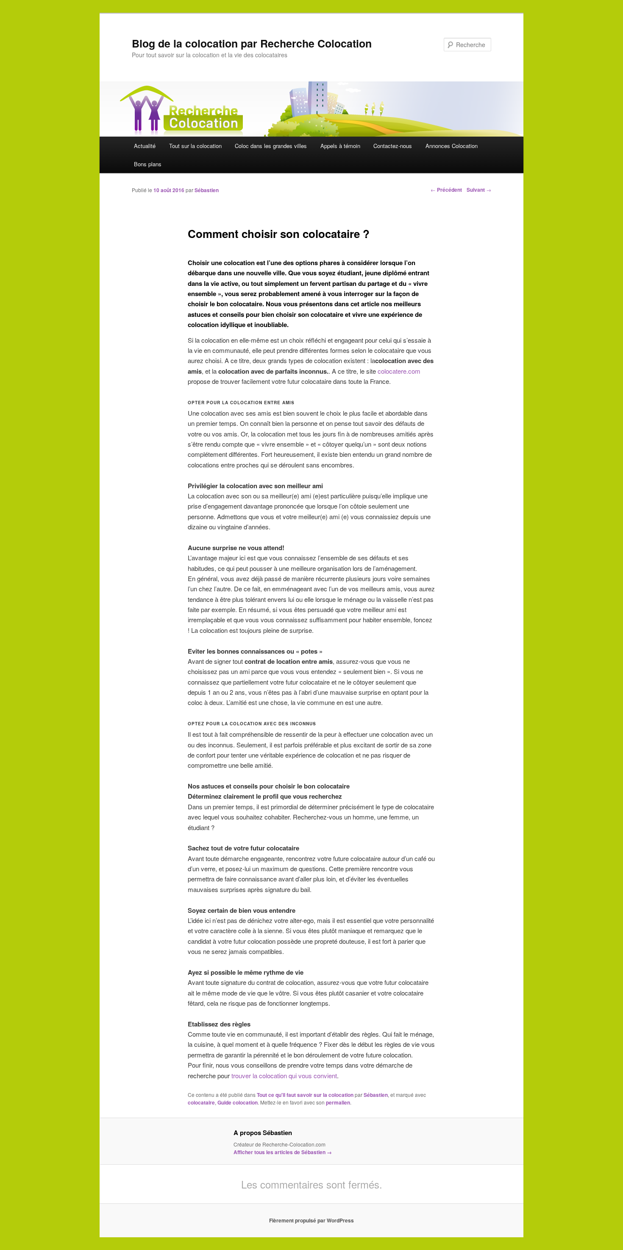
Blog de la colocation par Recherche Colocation (252, 43)
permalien (338, 1102)
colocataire (201, 1102)
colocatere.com (399, 370)
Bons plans (147, 164)
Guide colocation (237, 1102)
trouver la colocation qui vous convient (284, 1075)
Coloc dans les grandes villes (271, 146)
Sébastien (207, 190)
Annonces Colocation (452, 146)
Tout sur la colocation (195, 146)
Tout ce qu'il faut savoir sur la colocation (305, 1095)
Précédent (446, 189)
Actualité (145, 146)
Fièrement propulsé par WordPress (311, 1220)
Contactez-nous (392, 146)
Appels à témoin (340, 146)
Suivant (479, 189)
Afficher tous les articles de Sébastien (283, 1152)
